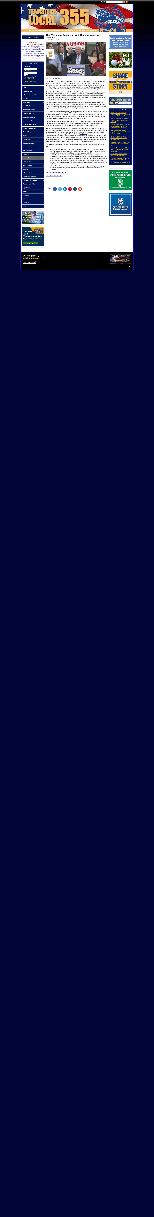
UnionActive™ (35, 258)
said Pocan (83, 134)
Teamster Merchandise (29, 124)
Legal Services (27, 188)
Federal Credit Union (29, 184)
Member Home (27, 162)
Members (25, 169)
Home (24, 87)
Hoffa (68, 102)
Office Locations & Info (30, 95)
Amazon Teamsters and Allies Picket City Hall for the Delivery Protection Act (119, 149)
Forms (25, 191)
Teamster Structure (28, 113)
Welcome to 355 (27, 91)
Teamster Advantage (29, 117)
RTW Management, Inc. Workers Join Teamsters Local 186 (120, 158)
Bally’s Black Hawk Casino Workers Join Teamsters (118, 154)
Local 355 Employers (29, 106)
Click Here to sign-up (30, 78)
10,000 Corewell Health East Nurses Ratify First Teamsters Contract (119, 120)
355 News (25, 98)
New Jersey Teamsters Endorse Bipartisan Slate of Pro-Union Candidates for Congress (120, 126)
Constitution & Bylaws (29, 176)
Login (24, 206)
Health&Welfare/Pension (30, 180)
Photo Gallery (27, 132)
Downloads (26, 202)
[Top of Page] (129, 266)
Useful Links (26, 139)
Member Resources (28, 158)
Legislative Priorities (28, 143)
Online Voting (27, 199)
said (71, 102)
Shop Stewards (27, 165)
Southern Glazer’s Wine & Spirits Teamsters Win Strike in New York (120, 143)
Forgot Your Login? (30, 82)
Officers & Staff (27, 173)
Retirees (25, 135)
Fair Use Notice (27, 150)
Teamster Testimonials (29, 147)
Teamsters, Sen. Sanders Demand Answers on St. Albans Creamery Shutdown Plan (120, 114)
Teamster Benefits (28, 121)
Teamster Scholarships (29, 128)
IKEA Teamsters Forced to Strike (120, 162)
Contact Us (26, 154)
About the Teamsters (29, 109)
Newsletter (26, 195)
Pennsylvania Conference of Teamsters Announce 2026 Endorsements (119, 137)
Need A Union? (27, 102)
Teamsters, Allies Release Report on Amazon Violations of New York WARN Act (120, 132)
